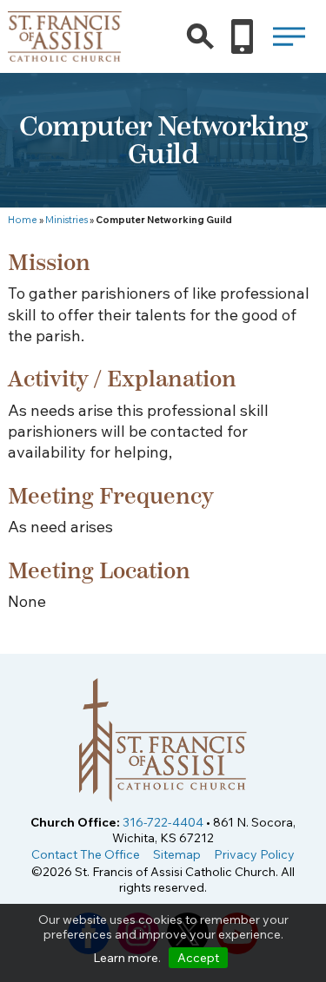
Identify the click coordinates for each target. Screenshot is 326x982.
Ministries (66, 220)
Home (22, 220)
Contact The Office (85, 854)
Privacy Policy (254, 854)
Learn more (125, 958)
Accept (198, 958)
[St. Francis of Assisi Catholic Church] (65, 51)
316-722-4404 (163, 822)
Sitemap (177, 854)
